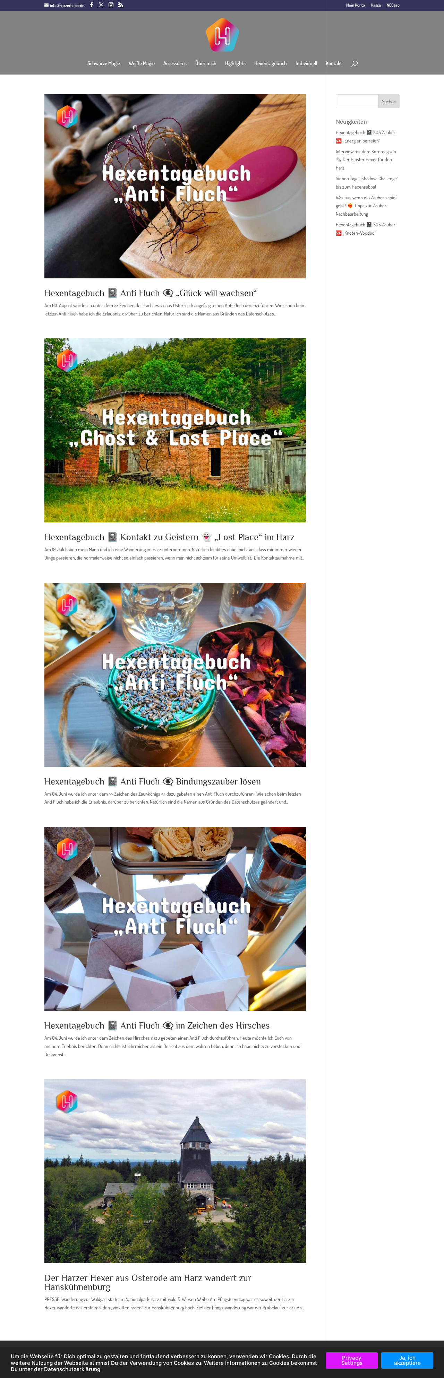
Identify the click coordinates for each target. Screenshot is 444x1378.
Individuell (306, 64)
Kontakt (334, 64)
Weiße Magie (142, 64)
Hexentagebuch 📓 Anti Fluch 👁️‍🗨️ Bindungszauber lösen (152, 782)
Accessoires (175, 64)
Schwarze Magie (103, 64)
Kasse (376, 5)
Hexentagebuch (270, 64)
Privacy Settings (351, 1360)
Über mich (205, 64)
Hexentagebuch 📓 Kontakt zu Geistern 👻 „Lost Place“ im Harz (169, 537)
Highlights (235, 64)
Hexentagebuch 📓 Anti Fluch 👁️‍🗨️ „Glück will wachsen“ (150, 293)
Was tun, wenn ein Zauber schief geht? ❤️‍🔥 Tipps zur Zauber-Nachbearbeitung (366, 205)
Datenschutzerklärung (72, 1369)
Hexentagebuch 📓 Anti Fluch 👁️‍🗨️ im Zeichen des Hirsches (157, 1026)
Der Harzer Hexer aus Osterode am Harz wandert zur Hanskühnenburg (147, 1282)
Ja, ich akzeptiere (407, 1360)
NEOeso (393, 5)
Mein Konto (355, 5)
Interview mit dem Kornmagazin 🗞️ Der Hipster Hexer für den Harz (366, 159)
